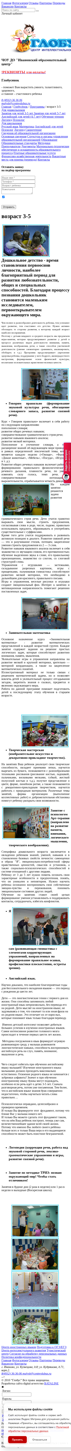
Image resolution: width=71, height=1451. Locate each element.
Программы (37, 106)
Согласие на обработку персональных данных (38, 1353)
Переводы (59, 3)
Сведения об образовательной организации (28, 133)
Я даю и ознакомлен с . (30, 200)
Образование (49, 139)
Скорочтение (33, 129)
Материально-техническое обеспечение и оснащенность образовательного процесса (35, 150)
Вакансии (7, 6)
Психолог (19, 119)
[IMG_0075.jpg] (35, 1236)
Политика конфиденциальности (21, 1357)
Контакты (20, 6)
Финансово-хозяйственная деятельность (26, 156)
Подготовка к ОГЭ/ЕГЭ (51, 1347)
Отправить (9, 207)
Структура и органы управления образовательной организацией (34, 138)
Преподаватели (11, 146)
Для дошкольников (13, 110)
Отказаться (39, 1439)
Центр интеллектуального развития (23, 1350)
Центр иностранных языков (18, 1347)
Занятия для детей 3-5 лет (17, 113)
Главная (6, 3)
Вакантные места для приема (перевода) (33, 158)
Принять (17, 1439)
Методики (44, 143)
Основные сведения (13, 136)
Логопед (6, 119)
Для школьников (11, 123)
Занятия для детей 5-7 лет (50, 113)
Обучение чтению (53, 116)
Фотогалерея (20, 3)
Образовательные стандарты (19, 143)
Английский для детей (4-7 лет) (21, 116)
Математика (26, 126)
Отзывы (34, 3)
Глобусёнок (20, 106)
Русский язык (9, 126)
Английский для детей (49, 126)
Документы (28, 146)
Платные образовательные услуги (34, 153)
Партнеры (45, 3)
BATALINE (51, 1383)
